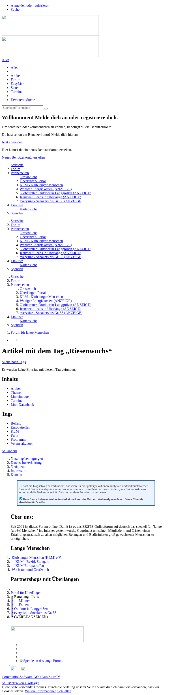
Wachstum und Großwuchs (30, 569)
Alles (14, 67)
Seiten (15, 88)
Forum (15, 80)
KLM (15, 431)
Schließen (64, 691)
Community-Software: (31, 677)
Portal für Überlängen (26, 593)
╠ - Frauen (20, 605)
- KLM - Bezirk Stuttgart (30, 561)
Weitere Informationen (40, 691)
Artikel (16, 75)
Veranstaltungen (22, 443)
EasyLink (17, 84)
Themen (16, 392)
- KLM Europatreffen (27, 565)
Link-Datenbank (22, 404)
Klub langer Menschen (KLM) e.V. (36, 557)
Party (14, 435)
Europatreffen (20, 427)
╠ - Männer (20, 601)
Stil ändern (9, 451)
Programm (18, 439)
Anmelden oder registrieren (30, 5)
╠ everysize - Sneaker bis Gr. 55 (33, 613)
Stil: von (20, 683)
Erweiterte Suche (23, 100)
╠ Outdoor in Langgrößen (29, 609)
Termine (16, 92)
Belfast (16, 423)
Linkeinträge (20, 396)
